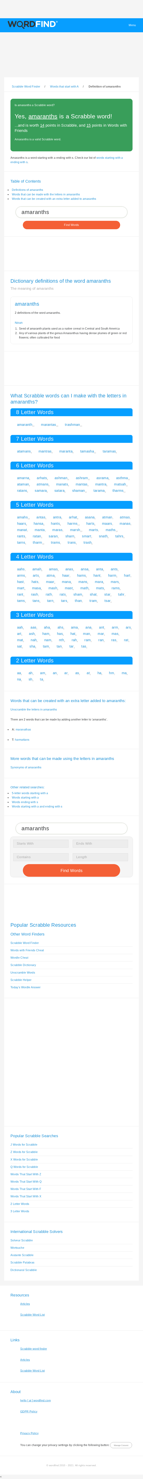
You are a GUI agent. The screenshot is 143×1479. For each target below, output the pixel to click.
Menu (132, 25)
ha (99, 673)
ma (124, 673)
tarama (99, 490)
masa (36, 588)
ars (128, 627)
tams (21, 601)
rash (34, 594)
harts (90, 523)
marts (93, 530)
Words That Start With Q (26, 1181)
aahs (21, 569)
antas (40, 517)
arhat (73, 517)
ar (66, 673)
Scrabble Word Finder (24, 942)
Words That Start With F (25, 1189)
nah (34, 640)
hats (35, 582)
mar (101, 634)
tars (64, 601)
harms (72, 523)
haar (65, 575)
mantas (82, 484)
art (19, 634)
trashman (72, 425)
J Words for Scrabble (23, 1144)
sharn (69, 536)
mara (99, 582)
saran (53, 536)
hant (96, 575)
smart (86, 536)
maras (57, 530)
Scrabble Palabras (22, 1262)
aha (47, 627)
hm (111, 673)
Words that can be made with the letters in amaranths (46, 194)
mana (66, 582)
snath (103, 536)
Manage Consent (121, 1445)
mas (115, 634)
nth (61, 640)
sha (32, 646)
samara (41, 490)
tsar (107, 601)
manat (22, 530)
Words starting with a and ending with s (37, 806)
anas (69, 569)
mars (115, 582)
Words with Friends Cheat (27, 950)
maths (111, 530)
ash (32, 634)
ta (41, 679)
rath (49, 594)
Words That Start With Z (25, 1174)
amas (53, 569)
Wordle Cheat (19, 957)
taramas (109, 451)
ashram (82, 478)
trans (72, 542)
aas (33, 627)
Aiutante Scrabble (21, 1255)
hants (55, 523)
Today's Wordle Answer (25, 987)
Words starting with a (25, 797)
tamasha (87, 451)
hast (20, 582)
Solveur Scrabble (21, 1240)
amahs (22, 517)
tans (36, 601)
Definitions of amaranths (27, 189)
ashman (61, 478)
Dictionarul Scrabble (23, 1270)
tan (59, 646)
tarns (21, 542)
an (55, 673)
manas (125, 523)
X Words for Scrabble (24, 1159)
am (42, 673)
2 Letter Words (19, 1203)
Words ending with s (25, 802)
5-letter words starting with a (30, 793)
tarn (50, 601)
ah (31, 673)
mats (100, 588)
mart (20, 588)
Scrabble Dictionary (23, 965)
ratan (37, 536)
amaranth (24, 425)
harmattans (22, 739)
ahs (60, 627)
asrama (102, 478)
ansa (84, 569)
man (86, 634)
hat (73, 634)
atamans (24, 451)
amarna (23, 478)
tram (93, 601)
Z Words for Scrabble (24, 1152)
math (84, 588)
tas (83, 646)
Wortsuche (17, 1247)
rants (21, 536)
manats (62, 484)
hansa (38, 523)
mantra (101, 484)
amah (36, 569)
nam (47, 640)
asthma (122, 478)
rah (74, 640)
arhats (42, 478)
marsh (75, 530)
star (107, 594)
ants (114, 569)
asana (90, 517)
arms (21, 575)
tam (46, 646)
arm (115, 627)
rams (116, 588)
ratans (22, 490)
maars (107, 523)
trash (88, 542)
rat (126, 640)
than (78, 601)
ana (88, 627)
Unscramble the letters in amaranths (33, 709)
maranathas (23, 729)
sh (30, 679)
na (19, 679)
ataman (23, 484)
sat (19, 646)
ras (113, 640)
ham (45, 634)
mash (52, 588)
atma (51, 575)
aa (19, 673)
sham (77, 594)
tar (71, 646)
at (88, 673)
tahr (121, 594)
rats (63, 594)
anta (99, 569)
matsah (120, 484)
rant (20, 594)
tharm (37, 542)
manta (40, 530)
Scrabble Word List (32, 1314)
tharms (118, 490)
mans (82, 582)
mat (20, 640)
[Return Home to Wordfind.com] (32, 28)
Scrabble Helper (21, 979)
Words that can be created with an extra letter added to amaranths (54, 198)
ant (101, 627)
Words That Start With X (25, 1196)
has (60, 634)
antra (57, 517)
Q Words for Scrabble (24, 1166)
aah (20, 627)
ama (74, 627)
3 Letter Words (19, 1211)
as (77, 673)
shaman (78, 490)
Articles (25, 1303)
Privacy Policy (29, 1433)
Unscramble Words (22, 972)
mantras (45, 451)
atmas (125, 517)
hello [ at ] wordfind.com (35, 1400)
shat (93, 594)
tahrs (119, 536)
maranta (66, 451)
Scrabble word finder (33, 1348)
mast (69, 588)
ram (87, 640)
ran (101, 640)
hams (81, 575)
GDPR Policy (28, 1411)
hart (127, 575)
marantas (48, 425)
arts (36, 575)
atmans (42, 484)
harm (112, 575)
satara (59, 490)
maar (50, 582)
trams (55, 542)
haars (21, 523)
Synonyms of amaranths (26, 767)
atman (107, 517)
